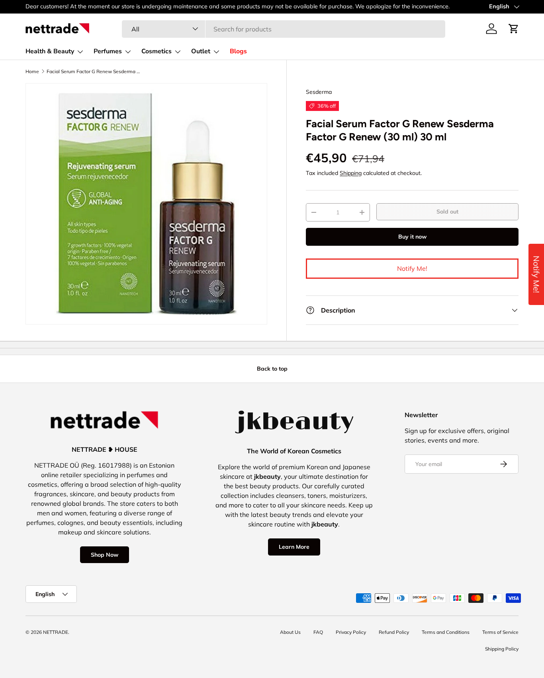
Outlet (200, 51)
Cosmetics (156, 51)
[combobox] (283, 28)
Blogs (238, 51)
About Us (290, 632)
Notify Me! (412, 268)
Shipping (351, 173)
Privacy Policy (351, 632)
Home (32, 71)
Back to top (272, 368)
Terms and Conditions (446, 632)
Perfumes (108, 51)
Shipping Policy (502, 649)
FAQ (318, 632)
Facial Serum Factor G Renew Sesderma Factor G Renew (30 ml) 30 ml (94, 71)
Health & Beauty (49, 51)
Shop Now (104, 554)
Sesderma (319, 91)
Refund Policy (394, 632)
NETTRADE (55, 632)
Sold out (447, 211)
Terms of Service (500, 632)
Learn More (294, 546)
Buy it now (412, 236)
